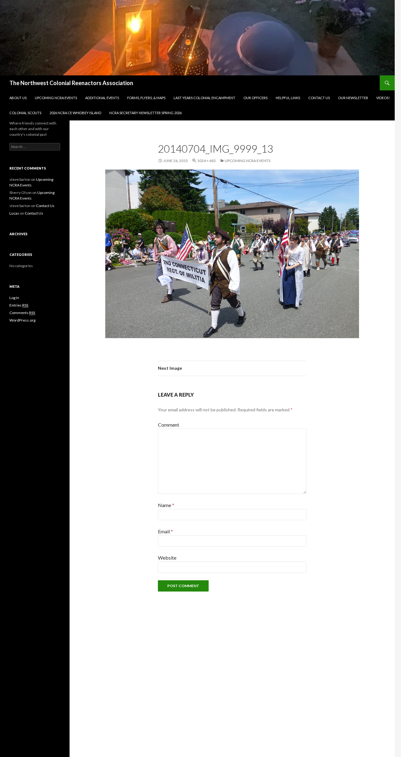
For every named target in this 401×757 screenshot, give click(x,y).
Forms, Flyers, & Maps (146, 98)
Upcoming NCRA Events (56, 98)
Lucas (14, 213)
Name (166, 505)
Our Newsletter (353, 98)
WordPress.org (22, 320)
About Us (18, 98)
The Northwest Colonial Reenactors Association (71, 82)
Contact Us (319, 98)
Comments (22, 312)
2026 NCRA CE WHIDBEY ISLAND (75, 113)
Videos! (383, 98)
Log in (14, 297)
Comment (168, 425)
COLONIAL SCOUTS (25, 113)
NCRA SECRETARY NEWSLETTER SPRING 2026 (145, 113)
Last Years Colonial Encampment (204, 98)
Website (167, 558)
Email (165, 531)
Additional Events (102, 98)
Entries (18, 305)
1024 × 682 (206, 160)
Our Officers (255, 98)
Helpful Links (288, 98)
